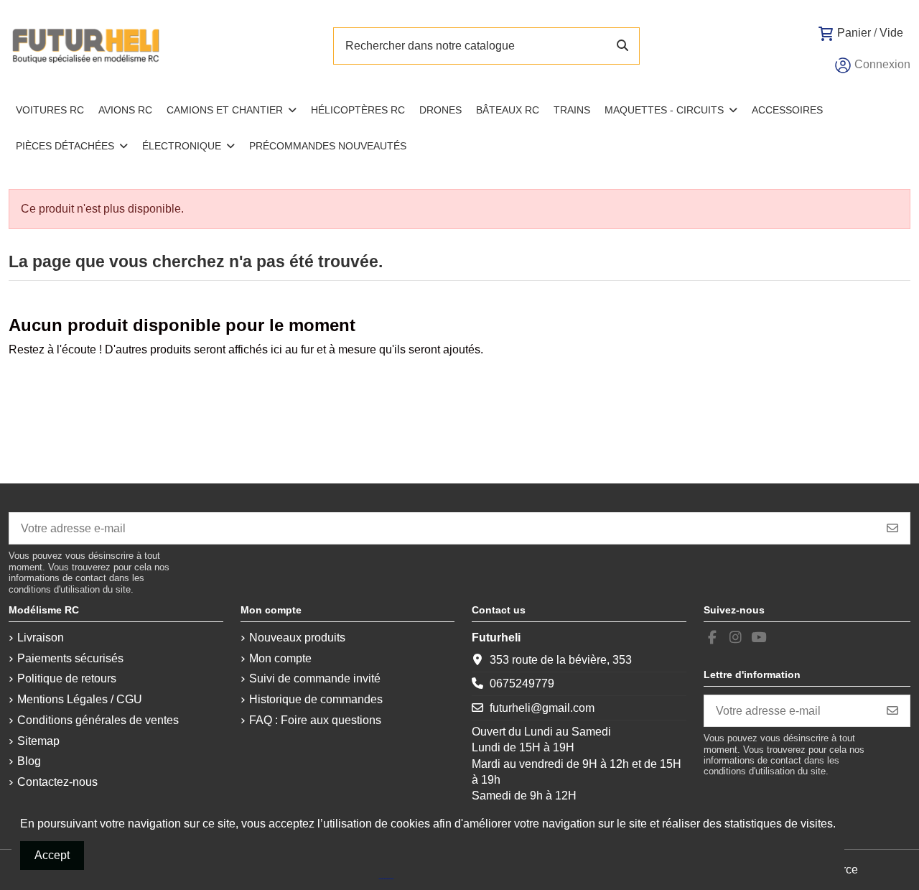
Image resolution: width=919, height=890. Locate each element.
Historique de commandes (316, 699)
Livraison (40, 637)
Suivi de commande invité (315, 678)
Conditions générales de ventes (98, 720)
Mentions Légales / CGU (79, 699)
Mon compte (280, 658)
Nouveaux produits (297, 637)
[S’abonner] (892, 528)
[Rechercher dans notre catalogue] (622, 46)
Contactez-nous (57, 782)
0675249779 (522, 683)
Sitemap (38, 741)
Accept (52, 855)
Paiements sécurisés (70, 658)
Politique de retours (66, 678)
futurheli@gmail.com (542, 708)
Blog (29, 761)
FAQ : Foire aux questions (315, 720)
